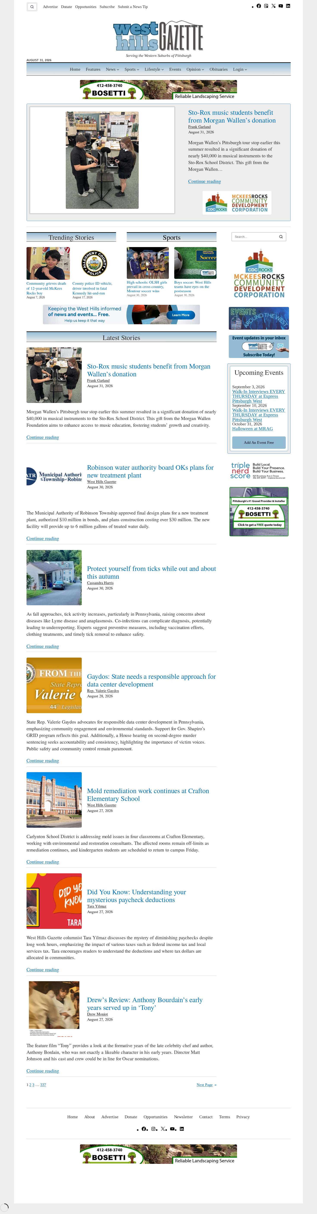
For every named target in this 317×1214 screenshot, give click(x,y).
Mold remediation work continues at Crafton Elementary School (148, 794)
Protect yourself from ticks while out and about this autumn (151, 572)
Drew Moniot (97, 1013)
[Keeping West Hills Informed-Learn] (121, 322)
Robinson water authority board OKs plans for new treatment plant (150, 471)
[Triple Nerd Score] (259, 478)
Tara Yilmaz (96, 906)
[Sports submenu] (138, 69)
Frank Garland (199, 126)
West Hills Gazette (101, 481)
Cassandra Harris (100, 582)
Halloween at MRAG (252, 428)
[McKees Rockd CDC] (236, 213)
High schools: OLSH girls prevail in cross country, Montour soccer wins (147, 286)
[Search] (281, 236)
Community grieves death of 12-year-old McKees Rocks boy (46, 288)
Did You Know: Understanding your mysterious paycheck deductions (136, 895)
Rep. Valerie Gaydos (103, 690)
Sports (171, 237)
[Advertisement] (259, 611)
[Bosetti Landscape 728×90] (158, 98)
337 (43, 1085)
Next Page (207, 1085)
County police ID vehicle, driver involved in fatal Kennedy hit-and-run (92, 288)
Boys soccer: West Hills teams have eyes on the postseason (192, 286)
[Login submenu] (246, 69)
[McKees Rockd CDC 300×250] (259, 298)
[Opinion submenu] (203, 69)
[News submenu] (118, 69)
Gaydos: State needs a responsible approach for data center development (151, 680)
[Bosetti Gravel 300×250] (259, 534)
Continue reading (204, 181)
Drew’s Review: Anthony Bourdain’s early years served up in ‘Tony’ (144, 1003)
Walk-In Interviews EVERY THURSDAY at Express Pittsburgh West (258, 396)
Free (259, 442)
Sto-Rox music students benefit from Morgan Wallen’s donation (232, 116)
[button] (32, 6)
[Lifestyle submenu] (162, 69)
